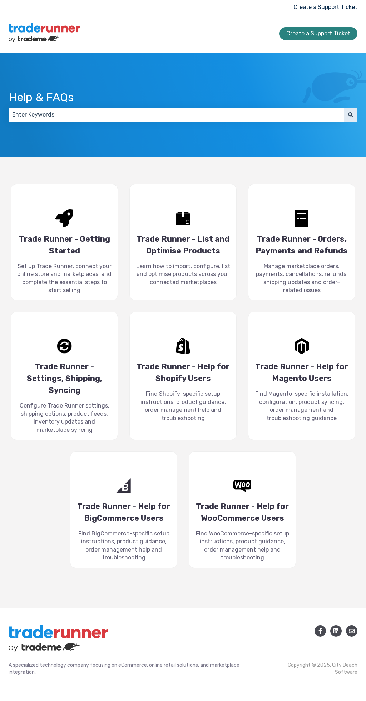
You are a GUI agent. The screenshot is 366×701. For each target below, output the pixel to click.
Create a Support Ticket (325, 7)
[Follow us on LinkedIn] (336, 631)
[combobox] (176, 115)
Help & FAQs (41, 97)
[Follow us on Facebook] (320, 631)
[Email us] (351, 631)
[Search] (350, 115)
